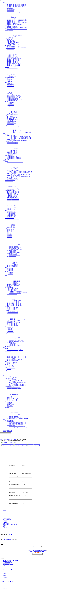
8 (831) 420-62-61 (7, 431)
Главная (1, 439)
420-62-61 (11, 534)
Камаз (5, 439)
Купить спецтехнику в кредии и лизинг (12, 569)
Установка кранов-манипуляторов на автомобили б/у (9, 567)
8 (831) (2, 581)
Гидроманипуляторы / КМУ (11, 439)
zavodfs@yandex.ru (7, 539)
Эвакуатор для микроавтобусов (9, 565)
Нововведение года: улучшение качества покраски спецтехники (10, 561)
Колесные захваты (6, 563)
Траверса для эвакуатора (7, 562)
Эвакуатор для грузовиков (8, 564)
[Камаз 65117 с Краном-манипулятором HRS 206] (8, 442)
